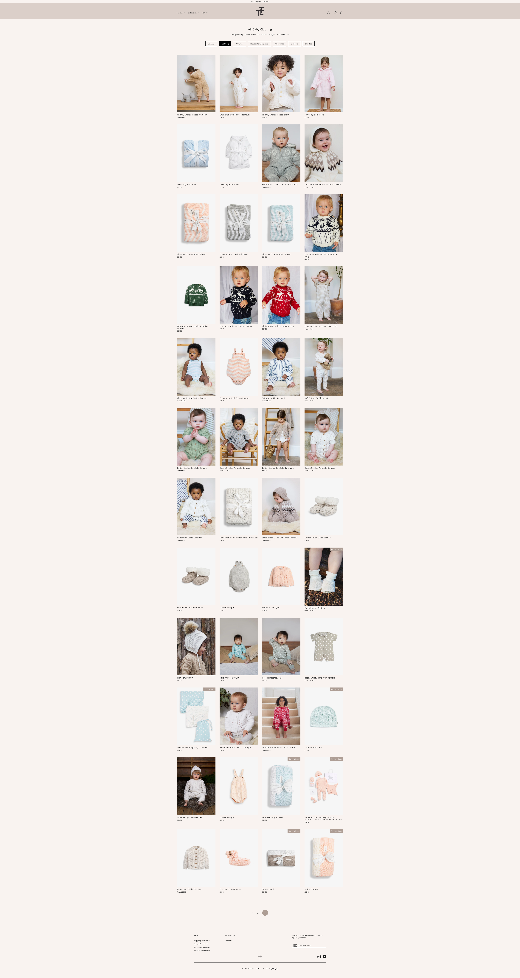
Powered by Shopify (270, 969)
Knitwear (239, 44)
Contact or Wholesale (202, 947)
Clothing (225, 44)
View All (211, 44)
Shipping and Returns (202, 941)
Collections (193, 13)
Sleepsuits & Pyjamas (259, 44)
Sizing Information (201, 944)
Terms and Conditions (202, 950)
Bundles (308, 44)
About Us (228, 941)
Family (205, 13)
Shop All (180, 13)
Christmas (279, 44)
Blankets (294, 44)
